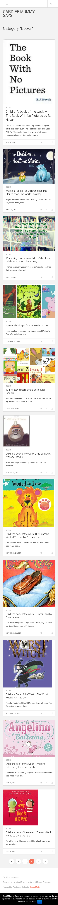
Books (8, 107)
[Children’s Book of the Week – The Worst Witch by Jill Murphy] (29, 663)
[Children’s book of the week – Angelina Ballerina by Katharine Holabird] (29, 738)
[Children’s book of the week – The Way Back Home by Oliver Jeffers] (29, 807)
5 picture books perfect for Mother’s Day (27, 325)
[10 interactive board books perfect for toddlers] (29, 365)
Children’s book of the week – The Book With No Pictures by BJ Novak (29, 116)
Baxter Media (35, 887)
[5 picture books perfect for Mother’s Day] (29, 301)
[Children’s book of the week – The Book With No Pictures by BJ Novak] (29, 71)
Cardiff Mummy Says (19, 13)
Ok (40, 902)
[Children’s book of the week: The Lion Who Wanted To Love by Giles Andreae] (29, 503)
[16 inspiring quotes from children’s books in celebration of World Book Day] (29, 233)
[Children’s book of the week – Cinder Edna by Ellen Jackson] (29, 583)
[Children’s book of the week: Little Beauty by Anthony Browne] (29, 431)
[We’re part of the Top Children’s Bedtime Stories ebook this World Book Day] (29, 166)
